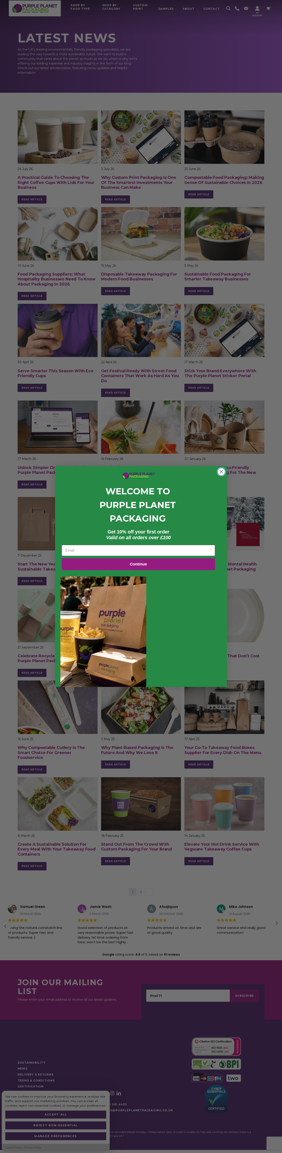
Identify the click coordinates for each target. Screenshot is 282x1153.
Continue (138, 564)
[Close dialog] (221, 472)
